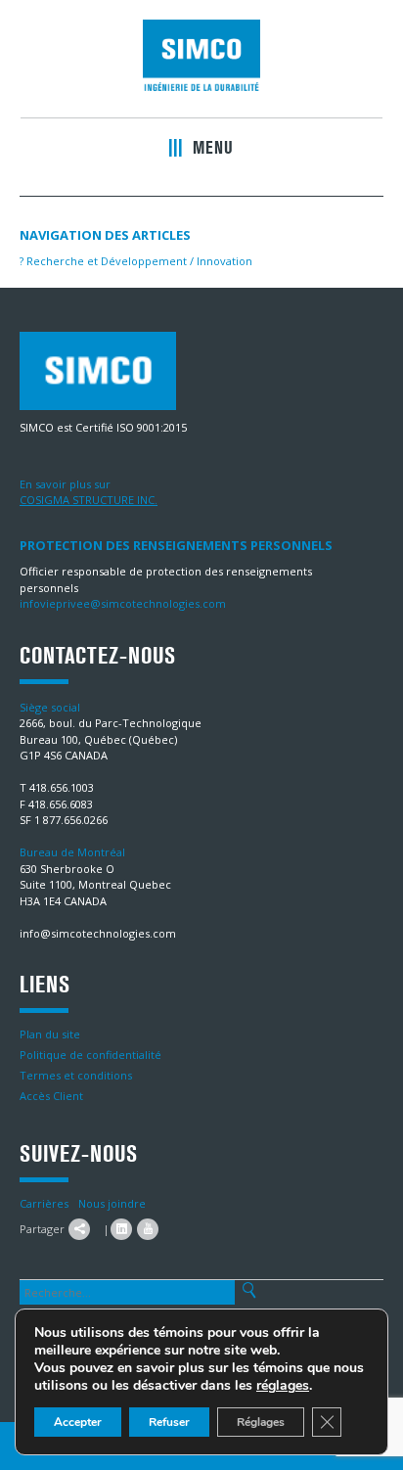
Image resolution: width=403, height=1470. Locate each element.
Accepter (78, 1422)
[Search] (249, 1291)
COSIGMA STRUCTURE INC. (88, 499)
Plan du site (50, 1034)
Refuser (169, 1422)
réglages (282, 1386)
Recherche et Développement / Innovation (136, 260)
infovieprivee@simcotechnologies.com (123, 603)
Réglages (261, 1422)
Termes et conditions (76, 1075)
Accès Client (51, 1095)
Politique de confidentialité (90, 1054)
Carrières (44, 1203)
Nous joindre (112, 1203)
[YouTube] (147, 1229)
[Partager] (79, 1229)
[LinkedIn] (121, 1229)
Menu (210, 148)
